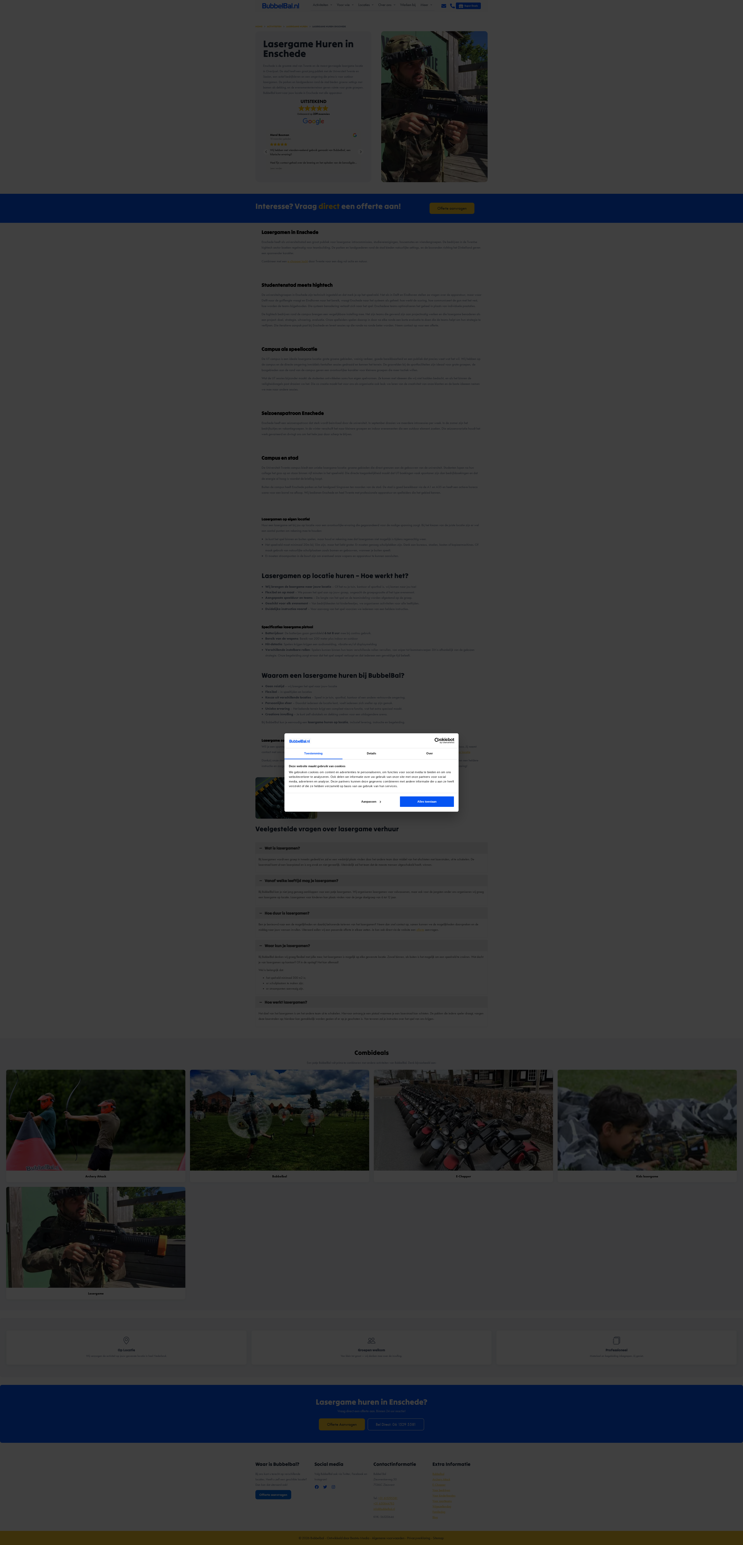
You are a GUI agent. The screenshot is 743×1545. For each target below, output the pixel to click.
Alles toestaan (427, 801)
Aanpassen (368, 801)
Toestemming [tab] (313, 753)
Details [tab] (371, 753)
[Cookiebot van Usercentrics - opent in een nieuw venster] (437, 741)
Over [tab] (429, 753)
